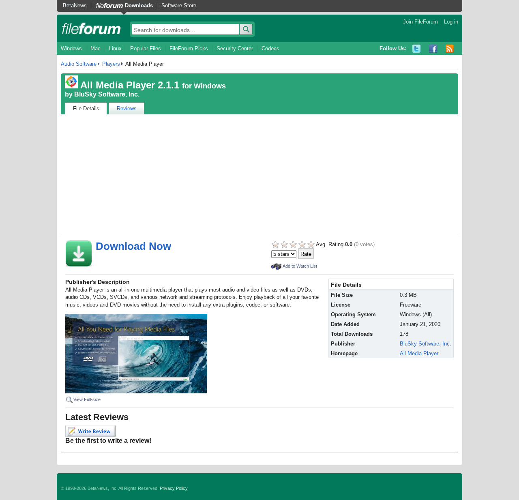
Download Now (133, 246)
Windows (71, 48)
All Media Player (419, 353)
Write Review (90, 431)
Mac (95, 48)
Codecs (270, 48)
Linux (115, 48)
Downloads (139, 5)
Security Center (235, 48)
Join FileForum (420, 22)
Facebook (433, 49)
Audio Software (79, 64)
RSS (450, 49)
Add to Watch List (300, 266)
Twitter (416, 49)
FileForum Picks (188, 48)
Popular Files (145, 48)
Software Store (178, 5)
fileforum (91, 28)
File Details (86, 108)
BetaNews (75, 5)
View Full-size (87, 399)
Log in (451, 22)
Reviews (127, 108)
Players (111, 64)
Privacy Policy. (174, 488)
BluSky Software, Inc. (106, 94)
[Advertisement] (259, 175)
